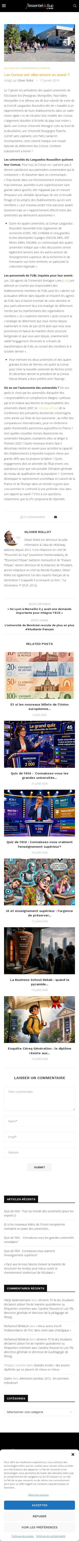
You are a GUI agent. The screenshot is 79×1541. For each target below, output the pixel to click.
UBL (65, 280)
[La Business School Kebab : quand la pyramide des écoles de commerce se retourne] (39, 950)
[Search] (75, 6)
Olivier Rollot (25, 80)
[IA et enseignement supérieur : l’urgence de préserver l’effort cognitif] (39, 882)
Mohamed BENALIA (16, 1326)
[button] (73, 1454)
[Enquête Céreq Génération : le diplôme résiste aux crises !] (39, 1019)
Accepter (39, 1505)
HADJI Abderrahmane (17, 1300)
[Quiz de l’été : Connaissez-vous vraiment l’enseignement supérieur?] (39, 813)
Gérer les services (38, 1494)
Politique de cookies (23, 1536)
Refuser (39, 1516)
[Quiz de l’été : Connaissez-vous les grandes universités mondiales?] (39, 744)
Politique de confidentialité (50, 1536)
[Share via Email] (55, 517)
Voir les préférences (39, 1527)
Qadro (8, 1378)
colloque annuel (48, 408)
